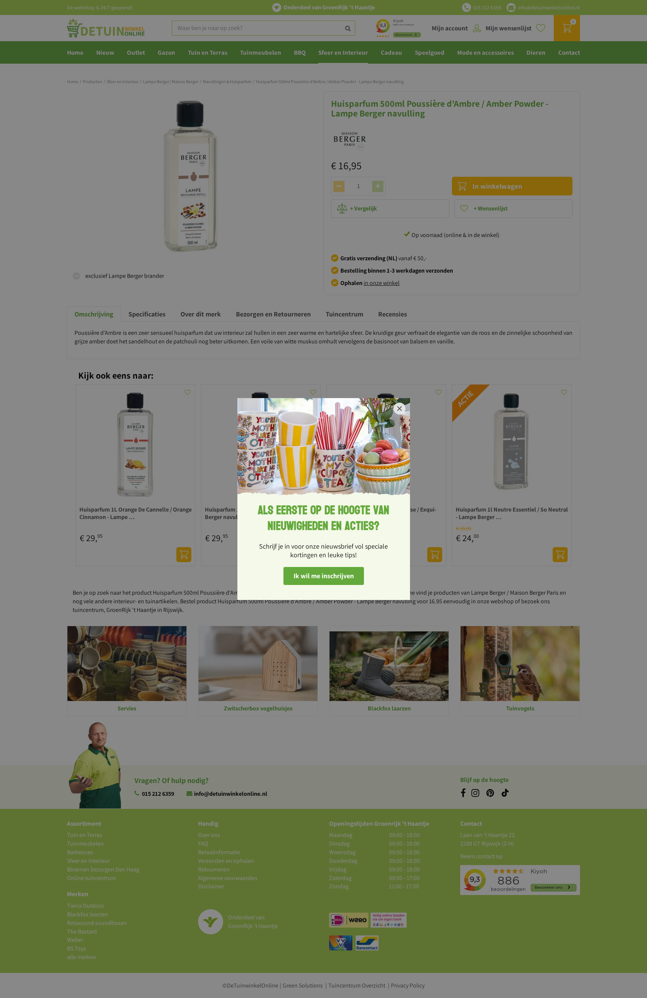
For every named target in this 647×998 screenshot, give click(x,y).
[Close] (399, 409)
